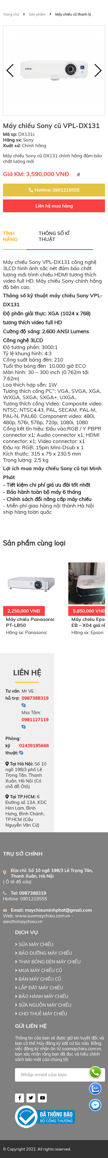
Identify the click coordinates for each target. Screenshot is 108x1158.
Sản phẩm (37, 14)
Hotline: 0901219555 (56, 190)
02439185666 (34, 745)
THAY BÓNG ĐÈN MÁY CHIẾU (49, 962)
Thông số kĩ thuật (54, 236)
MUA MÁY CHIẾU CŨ (39, 970)
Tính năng (10, 236)
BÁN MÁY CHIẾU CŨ (39, 979)
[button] (98, 70)
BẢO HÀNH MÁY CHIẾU (42, 996)
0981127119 (35, 719)
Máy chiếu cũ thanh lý (73, 14)
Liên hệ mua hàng (54, 206)
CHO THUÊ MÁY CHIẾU (42, 1013)
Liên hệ (27, 672)
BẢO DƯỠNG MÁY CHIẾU (44, 953)
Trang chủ (11, 14)
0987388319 (35, 698)
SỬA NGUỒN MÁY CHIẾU (44, 1005)
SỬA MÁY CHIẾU (35, 944)
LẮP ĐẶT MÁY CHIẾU (40, 988)
